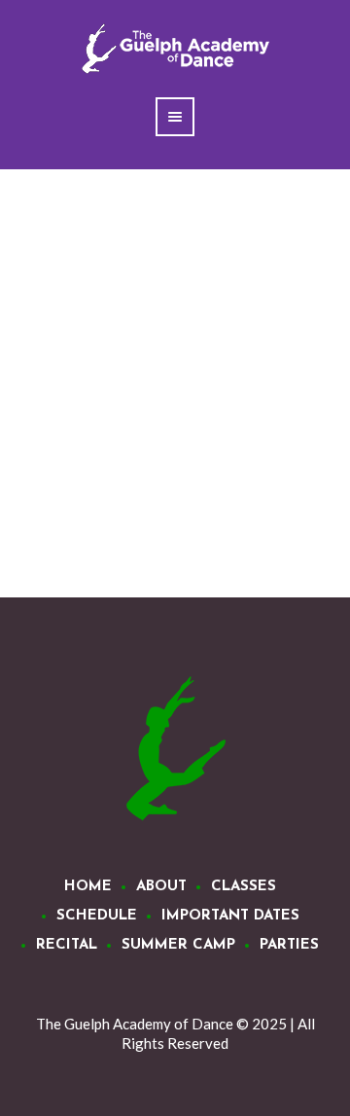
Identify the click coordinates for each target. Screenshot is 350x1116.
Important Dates (230, 916)
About (161, 887)
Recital (66, 945)
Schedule (96, 916)
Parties (289, 945)
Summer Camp (178, 945)
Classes (243, 887)
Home (88, 887)
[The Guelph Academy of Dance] (175, 749)
